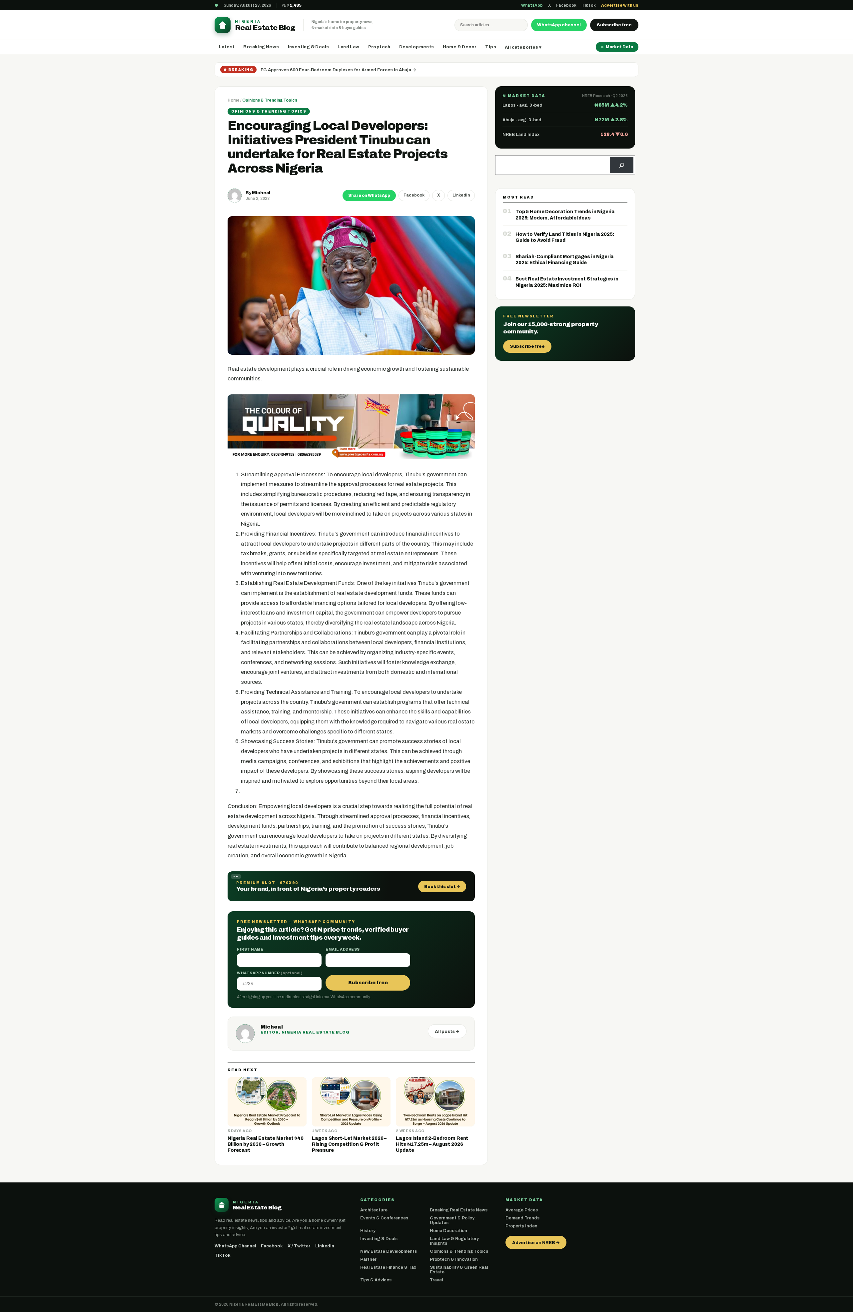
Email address (343, 949)
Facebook (566, 5)
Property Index (521, 1226)
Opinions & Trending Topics (269, 100)
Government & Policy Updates (452, 1220)
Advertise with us (619, 5)
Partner (368, 1259)
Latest (227, 47)
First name (250, 949)
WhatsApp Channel (235, 1246)
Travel (436, 1280)
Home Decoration (448, 1230)
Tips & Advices (376, 1280)
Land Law (348, 47)
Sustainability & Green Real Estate (459, 1269)
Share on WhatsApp (369, 195)
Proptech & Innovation (454, 1259)
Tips (490, 47)
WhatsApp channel (559, 25)
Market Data (619, 47)
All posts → (447, 1031)
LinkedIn (461, 195)
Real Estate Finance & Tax (388, 1267)
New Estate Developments (388, 1251)
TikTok (589, 5)
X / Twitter (299, 1246)
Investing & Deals (308, 47)
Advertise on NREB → (536, 1242)
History (368, 1230)
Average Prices (521, 1210)
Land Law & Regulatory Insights (454, 1241)
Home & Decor (460, 47)
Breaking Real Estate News (458, 1210)
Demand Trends (522, 1218)
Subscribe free (614, 25)
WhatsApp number (269, 973)
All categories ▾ (523, 47)
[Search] (621, 165)
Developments (416, 47)
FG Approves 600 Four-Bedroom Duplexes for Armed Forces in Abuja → (338, 70)
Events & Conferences (384, 1218)
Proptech (379, 47)
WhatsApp (532, 5)
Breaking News (261, 47)
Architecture (374, 1210)
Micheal (261, 193)
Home (234, 100)
